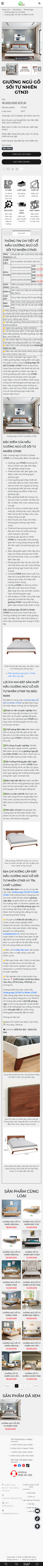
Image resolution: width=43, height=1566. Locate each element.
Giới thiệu (31, 1493)
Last (21, 1389)
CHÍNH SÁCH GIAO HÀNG (22, 1445)
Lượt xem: (6, 111)
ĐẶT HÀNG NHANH (21, 162)
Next (36, 1386)
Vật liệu (31, 1504)
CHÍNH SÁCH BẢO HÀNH (22, 1452)
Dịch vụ (31, 1497)
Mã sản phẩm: (8, 107)
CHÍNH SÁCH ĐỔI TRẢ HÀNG (22, 1456)
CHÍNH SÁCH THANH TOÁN (22, 1448)
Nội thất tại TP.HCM (31, 1500)
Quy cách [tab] (21, 233)
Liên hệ (31, 1511)
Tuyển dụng (31, 1508)
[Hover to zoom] (21, 41)
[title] (6, 1564)
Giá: (3, 99)
